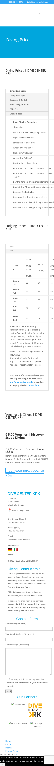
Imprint (11, 555)
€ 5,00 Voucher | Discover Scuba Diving (24, 450)
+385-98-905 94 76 (16, 522)
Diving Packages (17, 95)
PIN (15, 754)
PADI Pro (14, 109)
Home (8, 741)
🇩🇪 (10, 550)
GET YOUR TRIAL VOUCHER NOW (24, 473)
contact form (33, 385)
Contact (8, 744)
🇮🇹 (16, 550)
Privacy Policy (11, 751)
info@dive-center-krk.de (21, 382)
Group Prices (16, 113)
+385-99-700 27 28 (16, 531)
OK (2, 764)
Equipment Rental (18, 100)
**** (12, 246)
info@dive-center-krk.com (19, 539)
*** (11, 251)
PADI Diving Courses (19, 104)
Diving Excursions (18, 91)
